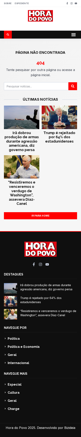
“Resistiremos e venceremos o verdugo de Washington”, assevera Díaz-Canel (21, 193)
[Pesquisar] (72, 86)
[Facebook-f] (67, 3)
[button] (73, 34)
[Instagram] (71, 3)
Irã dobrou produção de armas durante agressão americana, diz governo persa (22, 141)
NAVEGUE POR (15, 328)
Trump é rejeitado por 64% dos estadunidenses (59, 137)
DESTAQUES (13, 274)
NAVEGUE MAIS (15, 374)
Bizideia (69, 428)
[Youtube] (76, 3)
